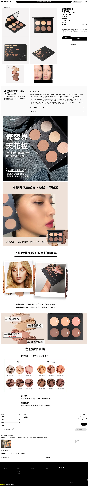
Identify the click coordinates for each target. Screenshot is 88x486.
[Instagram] (61, 467)
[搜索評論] (76, 430)
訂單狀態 (46, 468)
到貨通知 (79, 38)
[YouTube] (59, 467)
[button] (6, 444)
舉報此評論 (23, 453)
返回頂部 (48, 457)
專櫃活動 (5, 468)
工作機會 (32, 468)
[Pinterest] (63, 467)
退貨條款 (18, 468)
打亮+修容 (8, 7)
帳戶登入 (18, 471)
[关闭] (84, 481)
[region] (77, 481)
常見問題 (18, 473)
